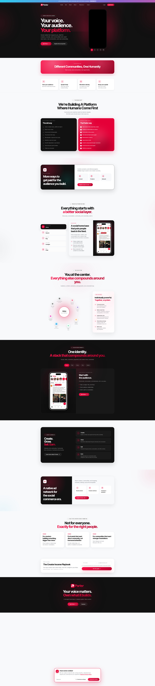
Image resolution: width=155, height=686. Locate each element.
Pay (82, 365)
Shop (77, 365)
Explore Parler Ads (81, 497)
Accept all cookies (94, 679)
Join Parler (110, 4)
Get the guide (96, 568)
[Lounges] (100, 50)
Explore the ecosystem (59, 43)
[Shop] (103, 50)
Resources (81, 4)
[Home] (92, 50)
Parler (66, 365)
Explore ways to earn (84, 184)
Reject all (59, 679)
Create (61, 4)
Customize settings (81, 679)
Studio (88, 365)
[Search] (95, 50)
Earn (66, 4)
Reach (70, 4)
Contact (83, 604)
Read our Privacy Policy (86, 674)
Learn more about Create (52, 454)
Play (72, 365)
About (75, 4)
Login (104, 4)
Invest (88, 4)
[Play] (97, 50)
